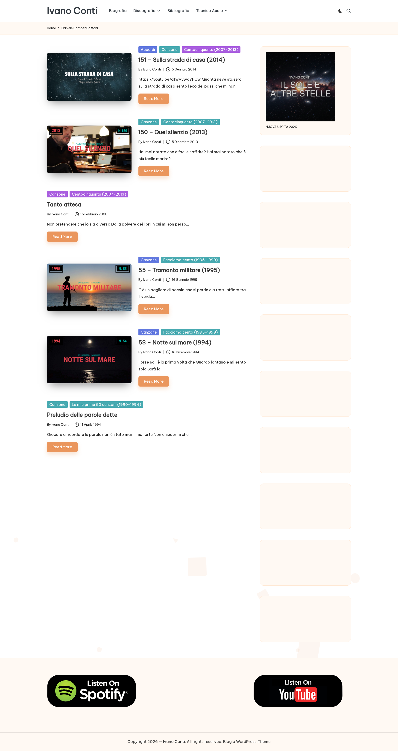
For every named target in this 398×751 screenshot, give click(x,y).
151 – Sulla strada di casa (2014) (181, 59)
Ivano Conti (72, 11)
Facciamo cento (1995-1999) (190, 260)
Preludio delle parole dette (82, 414)
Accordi (148, 49)
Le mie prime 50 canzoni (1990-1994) (106, 404)
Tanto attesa (64, 204)
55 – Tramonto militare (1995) (179, 270)
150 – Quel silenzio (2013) (173, 132)
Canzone (169, 49)
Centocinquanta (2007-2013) (211, 49)
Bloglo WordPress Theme (247, 741)
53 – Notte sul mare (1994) (174, 342)
